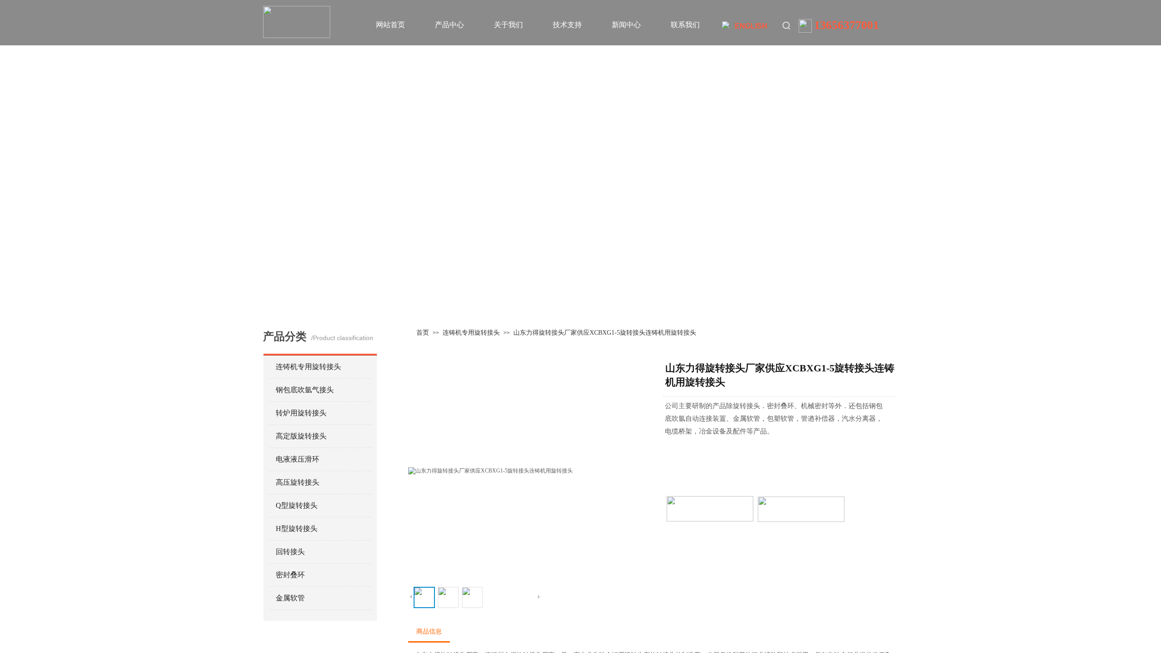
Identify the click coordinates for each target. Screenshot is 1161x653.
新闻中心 (626, 25)
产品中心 (449, 25)
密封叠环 (290, 575)
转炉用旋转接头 (301, 413)
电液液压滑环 (297, 459)
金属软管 (290, 598)
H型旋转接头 (296, 528)
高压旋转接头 (297, 482)
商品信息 (429, 631)
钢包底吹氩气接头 (305, 390)
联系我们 (685, 25)
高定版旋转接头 (301, 436)
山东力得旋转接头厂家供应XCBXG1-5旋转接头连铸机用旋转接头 (604, 332)
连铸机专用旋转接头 (471, 332)
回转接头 (290, 552)
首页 (422, 332)
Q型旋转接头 (296, 505)
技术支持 (567, 25)
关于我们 (508, 25)
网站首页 (390, 25)
